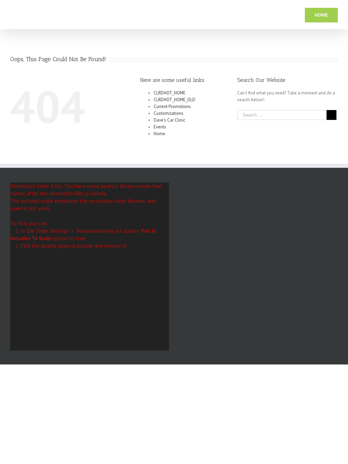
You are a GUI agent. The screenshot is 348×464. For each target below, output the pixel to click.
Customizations (169, 113)
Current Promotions (172, 106)
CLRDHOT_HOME (170, 93)
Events (160, 127)
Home (159, 134)
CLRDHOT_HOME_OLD (174, 100)
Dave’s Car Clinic (169, 120)
